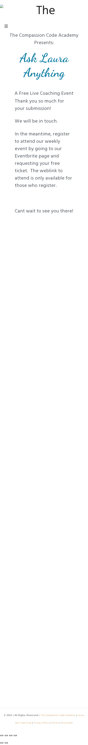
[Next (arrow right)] (6, 742)
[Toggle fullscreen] (10, 735)
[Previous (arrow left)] (1, 742)
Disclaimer (67, 722)
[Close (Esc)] (1, 735)
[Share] (6, 735)
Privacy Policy (42, 722)
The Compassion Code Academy (58, 715)
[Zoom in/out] (15, 735)
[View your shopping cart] (79, 26)
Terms (55, 722)
